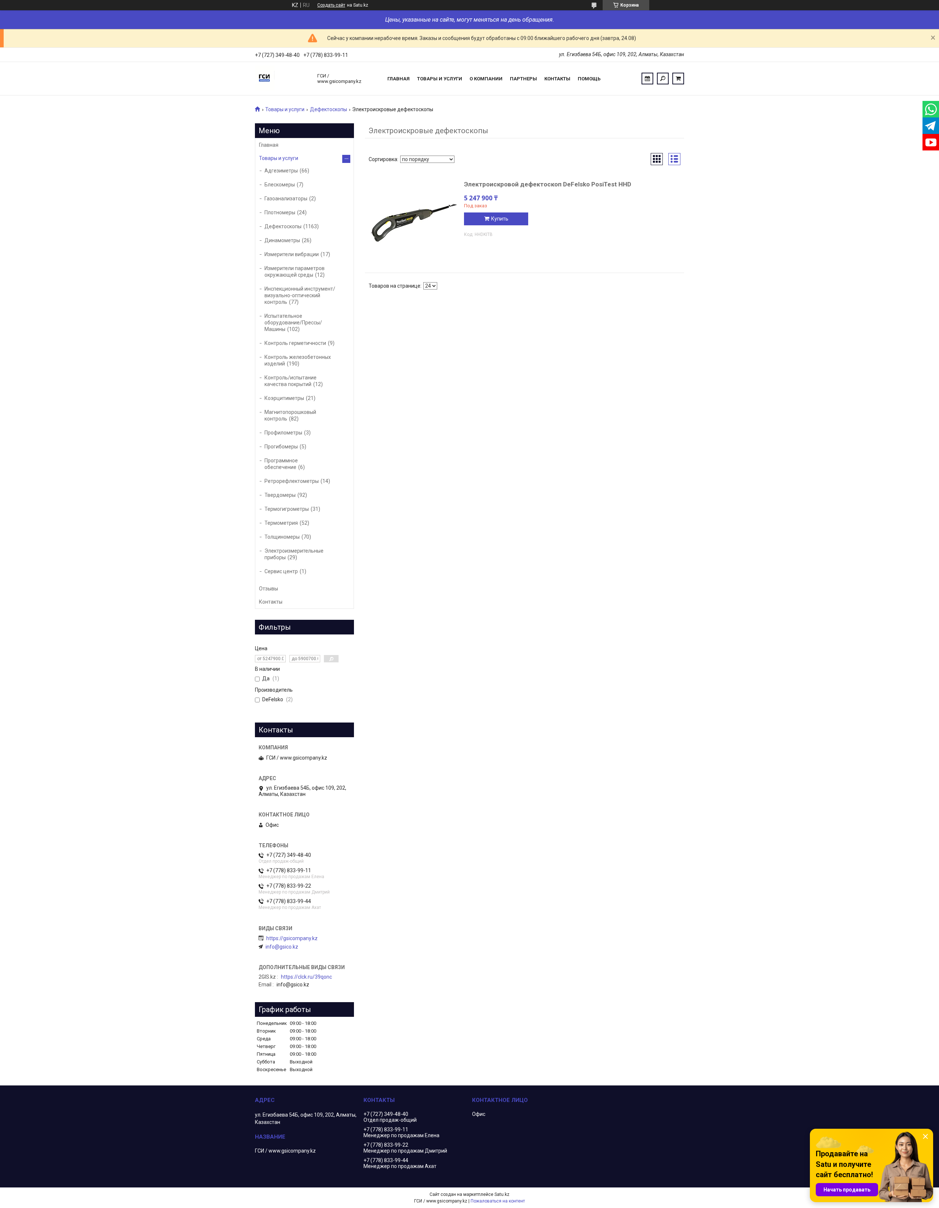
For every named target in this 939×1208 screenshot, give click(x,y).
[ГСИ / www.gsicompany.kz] (282, 78)
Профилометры (283, 433)
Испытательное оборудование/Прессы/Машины (293, 322)
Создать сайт (331, 5)
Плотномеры (279, 212)
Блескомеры (279, 185)
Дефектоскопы (328, 109)
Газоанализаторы (285, 198)
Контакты (557, 78)
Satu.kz (501, 1194)
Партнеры (523, 78)
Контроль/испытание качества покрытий (290, 381)
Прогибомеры (281, 447)
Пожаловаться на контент (498, 1201)
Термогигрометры (286, 509)
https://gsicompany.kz (292, 938)
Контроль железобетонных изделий (297, 360)
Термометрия (281, 523)
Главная (398, 78)
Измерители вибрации (291, 254)
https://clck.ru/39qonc (306, 977)
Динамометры (282, 240)
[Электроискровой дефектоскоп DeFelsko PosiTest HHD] (414, 223)
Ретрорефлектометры (291, 481)
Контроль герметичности (295, 343)
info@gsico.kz (282, 947)
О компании (486, 78)
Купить (499, 219)
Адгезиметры (281, 171)
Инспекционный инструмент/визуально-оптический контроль (299, 295)
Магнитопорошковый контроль (290, 415)
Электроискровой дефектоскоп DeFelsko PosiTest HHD (547, 184)
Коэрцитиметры (284, 398)
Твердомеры (280, 495)
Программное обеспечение (281, 464)
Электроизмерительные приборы (294, 554)
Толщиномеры (282, 537)
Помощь (589, 78)
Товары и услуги (439, 78)
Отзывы (268, 589)
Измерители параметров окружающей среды (294, 271)
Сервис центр (281, 571)
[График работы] (647, 78)
